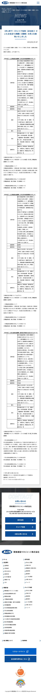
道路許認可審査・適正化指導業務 (12, 602)
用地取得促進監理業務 (9, 630)
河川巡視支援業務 (8, 610)
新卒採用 (27, 559)
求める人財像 (29, 562)
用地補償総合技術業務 (9, 616)
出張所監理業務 (8, 627)
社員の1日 (28, 565)
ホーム (3, 8)
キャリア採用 (28, 587)
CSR (5, 582)
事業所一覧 (7, 579)
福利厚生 (28, 574)
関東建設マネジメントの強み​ (11, 590)
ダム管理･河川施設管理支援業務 (12, 619)
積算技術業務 (7, 596)
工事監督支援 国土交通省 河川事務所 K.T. (14, 181)
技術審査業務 (7, 605)
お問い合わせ (29, 579)
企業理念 (6, 565)
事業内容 (5, 587)
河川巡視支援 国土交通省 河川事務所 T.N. (14, 459)
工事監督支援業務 (8, 599)
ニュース (9, 8)
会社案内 (5, 562)
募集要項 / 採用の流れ (31, 568)
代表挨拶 (6, 568)
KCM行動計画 (7, 577)
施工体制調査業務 (8, 622)
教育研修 (28, 571)
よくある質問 (29, 576)
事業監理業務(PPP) (9, 613)
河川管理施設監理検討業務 (10, 607)
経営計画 (6, 574)
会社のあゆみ (7, 571)
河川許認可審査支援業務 (10, 624)
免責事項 (24, 640)
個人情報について (8, 640)
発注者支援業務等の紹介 (10, 593)
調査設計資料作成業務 (9, 633)
